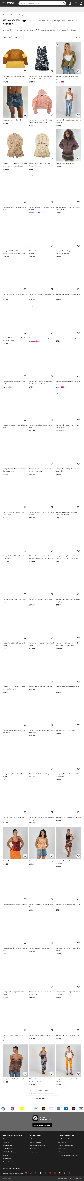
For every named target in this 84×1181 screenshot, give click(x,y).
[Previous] (36, 20)
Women (12, 15)
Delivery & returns (8, 1145)
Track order (6, 1142)
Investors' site (34, 1149)
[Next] (78, 20)
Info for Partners (63, 1152)
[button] (26, 1173)
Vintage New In (45, 21)
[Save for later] (25, 71)
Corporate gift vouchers (65, 1145)
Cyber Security (35, 1152)
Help (4, 1139)
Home (4, 15)
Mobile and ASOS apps (65, 1139)
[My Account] (70, 3)
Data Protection (7, 1158)
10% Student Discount (10, 1152)
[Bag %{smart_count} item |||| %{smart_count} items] (81, 3)
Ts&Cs (70, 1178)
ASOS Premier (7, 1149)
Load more (42, 1098)
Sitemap (5, 1155)
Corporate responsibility (37, 1145)
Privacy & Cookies (62, 1178)
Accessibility (77, 1178)
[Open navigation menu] (3, 3)
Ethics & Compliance (9, 1162)
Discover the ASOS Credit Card (68, 1155)
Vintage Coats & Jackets (63, 21)
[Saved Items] (76, 3)
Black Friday (62, 1149)
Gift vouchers (62, 1142)
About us (33, 1139)
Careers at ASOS (35, 1142)
